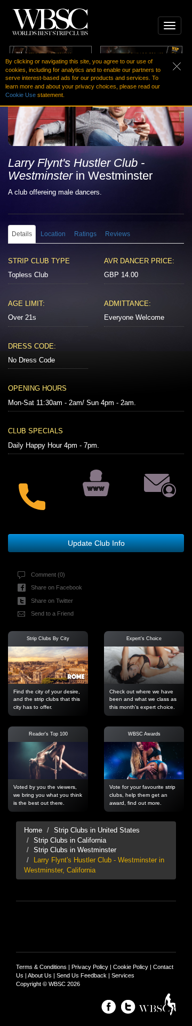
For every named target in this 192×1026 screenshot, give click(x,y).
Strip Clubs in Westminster (75, 850)
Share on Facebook (56, 587)
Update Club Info (96, 543)
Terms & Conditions (41, 967)
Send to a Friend (52, 613)
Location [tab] (53, 234)
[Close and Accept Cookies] (182, 65)
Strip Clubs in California (70, 840)
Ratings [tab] (85, 234)
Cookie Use (20, 95)
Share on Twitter (52, 600)
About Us (40, 975)
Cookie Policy (130, 967)
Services (122, 975)
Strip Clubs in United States (97, 830)
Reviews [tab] (117, 234)
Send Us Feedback (82, 975)
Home (33, 830)
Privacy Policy (89, 967)
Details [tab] (22, 234)
